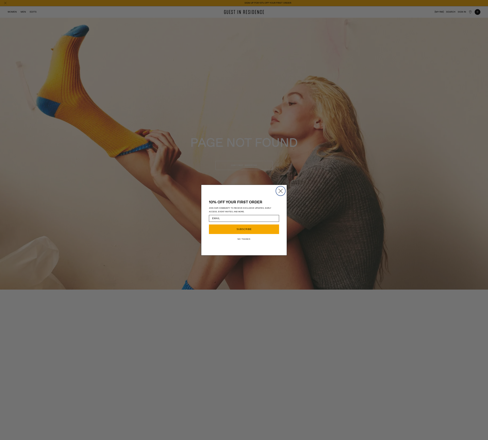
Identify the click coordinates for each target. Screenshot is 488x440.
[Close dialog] (280, 191)
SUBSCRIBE (244, 229)
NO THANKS (244, 239)
